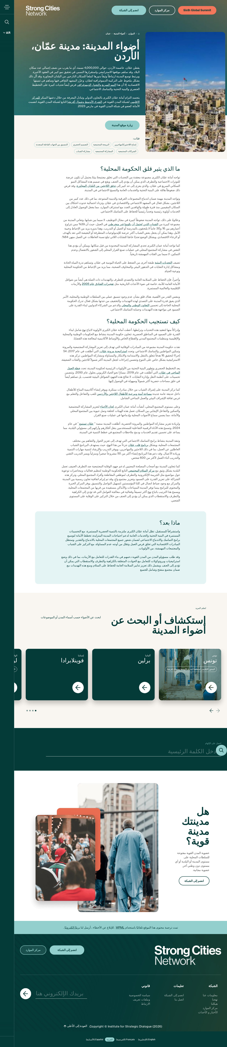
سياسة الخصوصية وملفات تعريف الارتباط (139, 999)
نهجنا (215, 999)
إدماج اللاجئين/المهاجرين (125, 144)
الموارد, (131, 33)
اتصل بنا (179, 999)
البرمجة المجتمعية (101, 144)
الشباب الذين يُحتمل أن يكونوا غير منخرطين (133, 224)
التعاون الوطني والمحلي (135, 305)
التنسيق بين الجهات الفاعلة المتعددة (52, 144)
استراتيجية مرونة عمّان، (113, 351)
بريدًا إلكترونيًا (72, 927)
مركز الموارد (210, 1008)
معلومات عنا (210, 995)
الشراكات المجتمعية (127, 151)
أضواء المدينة (119, 33)
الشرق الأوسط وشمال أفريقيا (84, 102)
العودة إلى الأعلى (76, 1026)
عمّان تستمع (86, 423)
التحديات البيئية (163, 262)
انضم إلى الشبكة (194, 881)
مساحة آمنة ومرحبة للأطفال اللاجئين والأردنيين (124, 394)
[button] (218, 710)
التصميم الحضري (80, 144)
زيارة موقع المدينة (122, 125)
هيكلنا (214, 1003)
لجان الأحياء (107, 406)
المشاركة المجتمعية (104, 151)
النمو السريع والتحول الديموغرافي (96, 84)
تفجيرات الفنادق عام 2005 (98, 284)
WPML (120, 927)
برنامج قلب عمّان (138, 445)
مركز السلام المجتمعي (141, 470)
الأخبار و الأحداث (208, 1012)
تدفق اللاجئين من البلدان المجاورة (96, 186)
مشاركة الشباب (83, 151)
